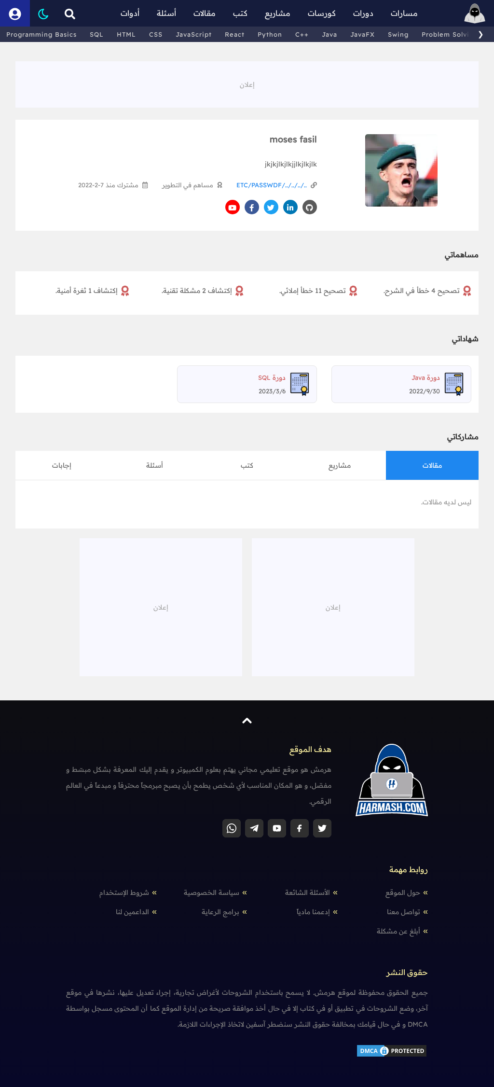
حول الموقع (402, 892)
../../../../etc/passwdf (271, 185)
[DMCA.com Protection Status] (392, 1049)
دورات (363, 13)
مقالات (204, 13)
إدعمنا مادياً (313, 911)
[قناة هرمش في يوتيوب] (277, 828)
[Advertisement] (247, 83)
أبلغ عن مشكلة (398, 931)
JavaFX (362, 34)
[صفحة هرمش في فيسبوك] (299, 828)
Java (329, 34)
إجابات (61, 465)
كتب (240, 13)
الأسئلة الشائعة (307, 892)
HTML (126, 34)
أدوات (130, 13)
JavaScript (194, 34)
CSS (156, 34)
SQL (97, 34)
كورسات (322, 13)
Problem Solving (450, 34)
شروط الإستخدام (124, 892)
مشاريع (277, 13)
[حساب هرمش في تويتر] (322, 828)
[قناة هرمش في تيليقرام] (254, 828)
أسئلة (166, 13)
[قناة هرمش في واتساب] (231, 828)
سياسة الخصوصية (211, 892)
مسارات (404, 13)
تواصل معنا (403, 911)
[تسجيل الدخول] (15, 13)
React (235, 34)
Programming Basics (41, 34)
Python (270, 34)
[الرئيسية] (474, 13)
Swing (398, 34)
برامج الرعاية (220, 911)
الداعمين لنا (132, 911)
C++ (302, 34)
